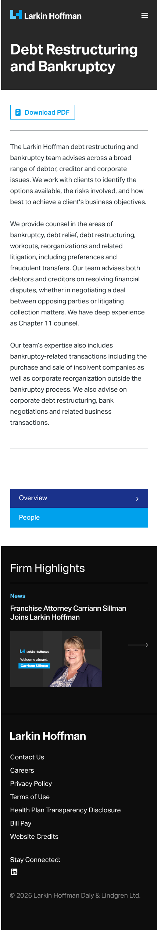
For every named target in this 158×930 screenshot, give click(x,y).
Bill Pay (21, 823)
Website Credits (34, 837)
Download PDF (47, 113)
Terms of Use (30, 797)
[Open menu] (145, 17)
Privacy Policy (31, 784)
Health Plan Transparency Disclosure (65, 810)
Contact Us (27, 757)
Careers (22, 770)
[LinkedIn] (14, 871)
